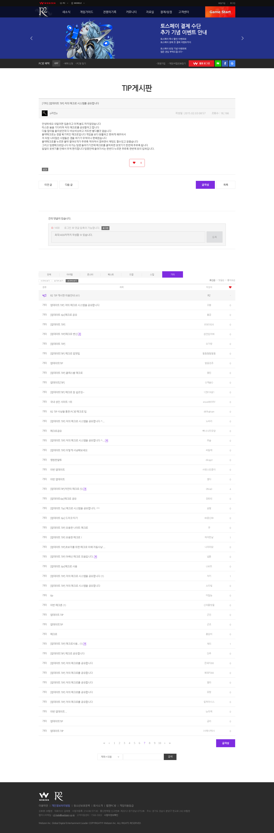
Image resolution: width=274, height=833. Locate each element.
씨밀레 (209, 450)
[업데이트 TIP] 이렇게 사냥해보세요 (69, 450)
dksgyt (209, 459)
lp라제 (209, 711)
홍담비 (209, 634)
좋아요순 (231, 280)
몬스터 (90, 274)
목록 (225, 184)
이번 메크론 (58, 604)
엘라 (209, 682)
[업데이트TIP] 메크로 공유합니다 (67, 653)
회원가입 (221, 3)
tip (51, 595)
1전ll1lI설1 (209, 392)
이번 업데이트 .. (58, 711)
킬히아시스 (209, 701)
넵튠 (209, 556)
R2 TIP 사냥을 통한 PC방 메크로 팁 (68, 411)
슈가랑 (209, 343)
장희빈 (209, 498)
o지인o (54, 113)
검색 (170, 756)
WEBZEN (44, 796)
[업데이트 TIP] (57, 324)
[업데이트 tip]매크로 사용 (63, 566)
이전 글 (48, 184)
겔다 (209, 479)
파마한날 (209, 537)
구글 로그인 (232, 63)
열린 (209, 372)
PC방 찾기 (81, 63)
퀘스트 (111, 274)
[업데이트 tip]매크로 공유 (63, 314)
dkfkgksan (209, 411)
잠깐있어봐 (209, 334)
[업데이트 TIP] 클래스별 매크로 (66, 372)
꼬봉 (209, 305)
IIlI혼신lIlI (209, 518)
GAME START (220, 11)
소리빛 (209, 585)
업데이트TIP (56, 363)
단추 (209, 653)
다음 (242, 38)
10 (159, 743)
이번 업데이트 (57, 469)
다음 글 (69, 184)
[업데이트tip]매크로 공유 (63, 498)
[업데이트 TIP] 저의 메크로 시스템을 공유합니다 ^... (77, 421)
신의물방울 (209, 605)
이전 (31, 38)
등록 (214, 237)
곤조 (209, 624)
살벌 (209, 508)
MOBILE (78, 3)
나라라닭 (209, 547)
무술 (209, 440)
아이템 (70, 274)
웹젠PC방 (111, 805)
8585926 (209, 324)
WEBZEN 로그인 (201, 63)
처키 (209, 576)
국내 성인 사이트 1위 (61, 401)
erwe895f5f (209, 401)
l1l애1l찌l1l (209, 730)
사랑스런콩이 (208, 469)
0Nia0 (209, 488)
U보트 (209, 566)
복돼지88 (209, 672)
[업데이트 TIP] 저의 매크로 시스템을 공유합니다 (77, 575)
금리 (209, 721)
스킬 (152, 274)
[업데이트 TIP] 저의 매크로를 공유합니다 (71, 663)
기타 (173, 274)
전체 (49, 274)
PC (64, 3)
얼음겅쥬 (209, 363)
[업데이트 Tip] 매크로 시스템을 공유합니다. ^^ (75, 508)
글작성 (205, 184)
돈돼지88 (209, 663)
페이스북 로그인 (225, 63)
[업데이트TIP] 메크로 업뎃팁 (65, 353)
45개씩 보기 (72, 281)
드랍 (131, 274)
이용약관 (43, 805)
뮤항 (209, 692)
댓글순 (221, 280)
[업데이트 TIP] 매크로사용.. (66, 643)
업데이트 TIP (57, 614)
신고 (45, 169)
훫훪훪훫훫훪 (208, 353)
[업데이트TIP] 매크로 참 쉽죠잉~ (67, 392)
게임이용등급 (127, 805)
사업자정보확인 (111, 815)
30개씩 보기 (58, 281)
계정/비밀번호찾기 (177, 63)
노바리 (209, 421)
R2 (43, 11)
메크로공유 (56, 430)
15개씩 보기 (45, 281)
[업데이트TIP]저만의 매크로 (66, 488)
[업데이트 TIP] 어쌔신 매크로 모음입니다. (72, 556)
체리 (209, 643)
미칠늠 (209, 595)
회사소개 (98, 805)
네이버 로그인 (218, 63)
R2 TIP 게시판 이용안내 (65, 295)
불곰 (209, 314)
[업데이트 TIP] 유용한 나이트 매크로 (69, 527)
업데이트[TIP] (57, 382)
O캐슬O (209, 382)
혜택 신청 (68, 63)
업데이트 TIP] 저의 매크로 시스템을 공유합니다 (74, 304)
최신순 (212, 280)
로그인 (232, 3)
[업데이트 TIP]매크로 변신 (64, 334)
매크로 (53, 633)
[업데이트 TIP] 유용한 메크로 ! (66, 537)
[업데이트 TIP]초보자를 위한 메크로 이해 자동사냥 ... (77, 546)
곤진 (209, 614)
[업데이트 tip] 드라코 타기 (64, 517)
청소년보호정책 (82, 805)
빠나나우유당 (208, 430)
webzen (47, 3)
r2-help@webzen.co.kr (64, 815)
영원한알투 (56, 459)
